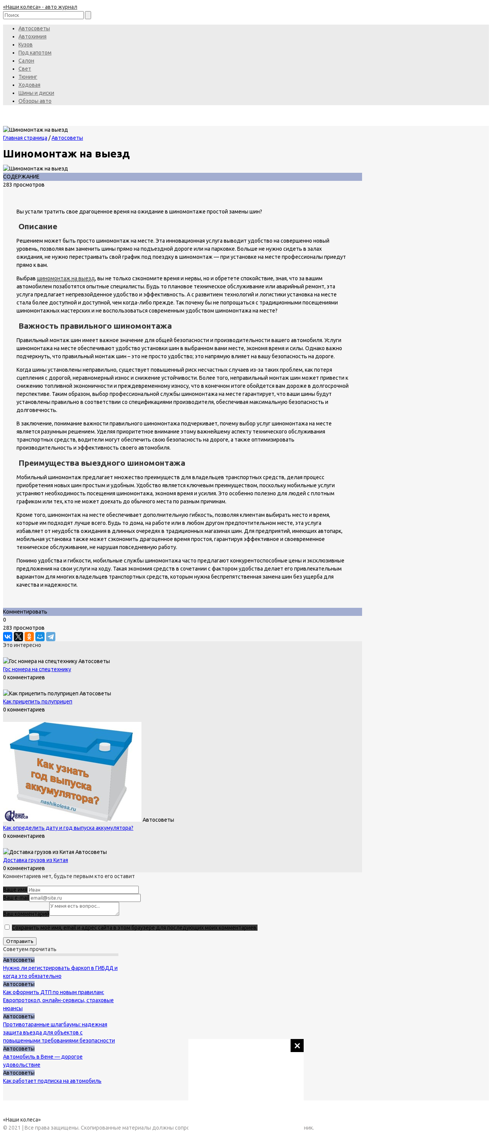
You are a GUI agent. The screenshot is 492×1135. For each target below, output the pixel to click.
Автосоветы (34, 28)
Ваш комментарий (26, 914)
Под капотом (35, 53)
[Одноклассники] (29, 636)
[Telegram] (50, 636)
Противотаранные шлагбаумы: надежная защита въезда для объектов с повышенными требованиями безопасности (59, 1032)
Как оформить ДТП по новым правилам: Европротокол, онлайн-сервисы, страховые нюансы (58, 1000)
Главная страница (25, 138)
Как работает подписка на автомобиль (52, 1081)
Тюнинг (27, 77)
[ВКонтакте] (7, 636)
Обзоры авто (35, 101)
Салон (26, 61)
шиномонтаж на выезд (66, 278)
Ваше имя (15, 890)
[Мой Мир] (40, 636)
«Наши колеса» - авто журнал (40, 7)
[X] (18, 636)
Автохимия (32, 36)
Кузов (25, 44)
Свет (24, 69)
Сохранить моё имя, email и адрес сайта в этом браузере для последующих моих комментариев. (135, 928)
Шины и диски (36, 93)
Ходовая (29, 85)
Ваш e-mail (16, 898)
